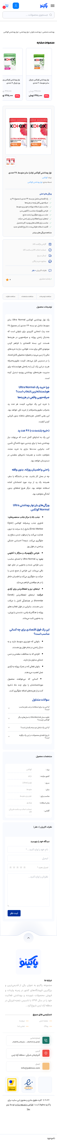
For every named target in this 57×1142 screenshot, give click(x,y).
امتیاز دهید (42, 867)
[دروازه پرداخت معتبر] (11, 1084)
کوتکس (45, 177)
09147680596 (33, 1042)
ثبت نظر (14, 913)
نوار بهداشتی (24, 32)
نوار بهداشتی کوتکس (10, 32)
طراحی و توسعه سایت (24, 1104)
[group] (39, 74)
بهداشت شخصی (48, 32)
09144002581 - (19, 1042)
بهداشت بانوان (35, 32)
